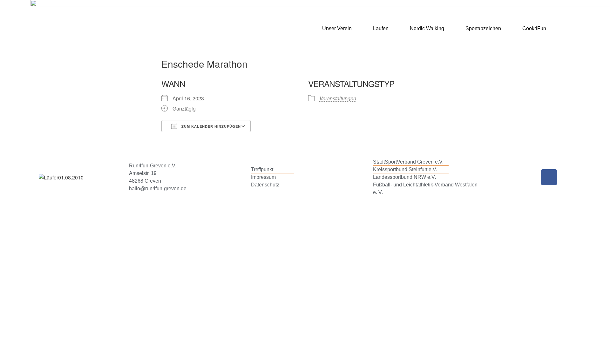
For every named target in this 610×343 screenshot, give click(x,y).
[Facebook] (549, 177)
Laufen (381, 28)
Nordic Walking (427, 28)
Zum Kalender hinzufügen (210, 126)
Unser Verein (337, 28)
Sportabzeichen (483, 28)
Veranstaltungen (337, 98)
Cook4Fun (534, 28)
